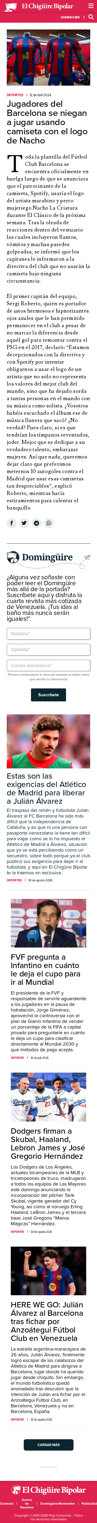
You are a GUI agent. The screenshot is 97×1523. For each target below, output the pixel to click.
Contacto (6, 1503)
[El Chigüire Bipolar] (38, 7)
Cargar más (48, 1445)
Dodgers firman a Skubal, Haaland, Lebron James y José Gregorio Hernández (48, 1143)
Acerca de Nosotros (27, 1503)
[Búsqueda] (91, 17)
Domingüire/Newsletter (57, 1503)
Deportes (15, 95)
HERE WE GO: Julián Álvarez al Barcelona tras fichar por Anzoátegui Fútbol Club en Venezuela (47, 1321)
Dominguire (70, 17)
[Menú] (91, 6)
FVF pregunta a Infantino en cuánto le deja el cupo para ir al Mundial (46, 969)
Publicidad (89, 1503)
